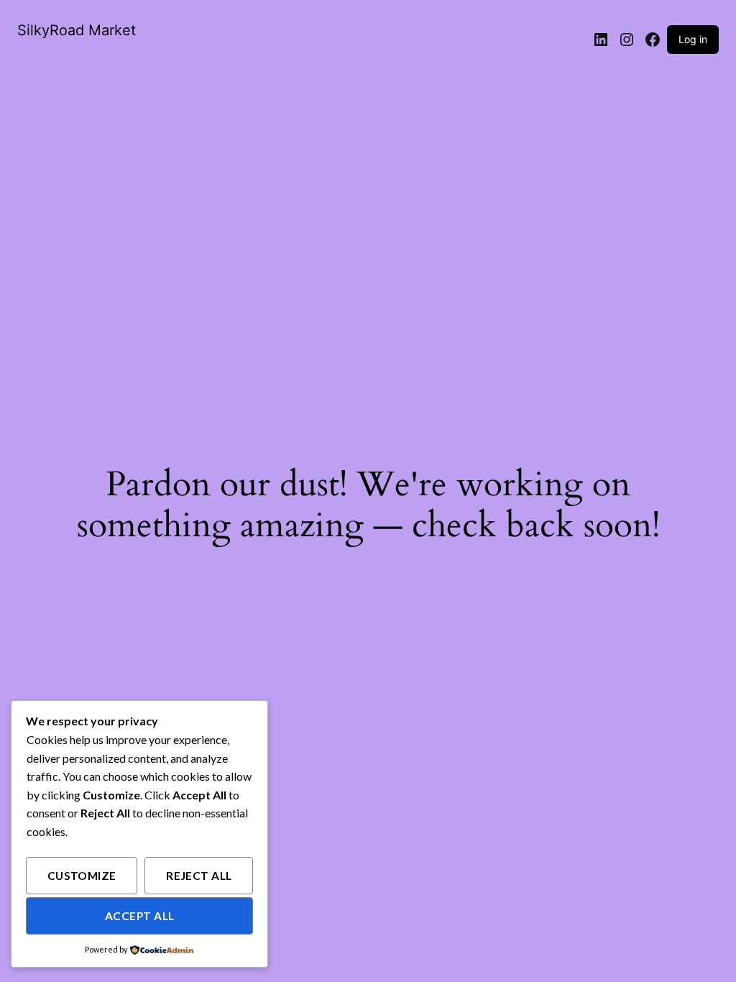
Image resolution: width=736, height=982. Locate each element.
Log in (692, 39)
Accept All (140, 915)
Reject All (199, 875)
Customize (81, 875)
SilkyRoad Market (76, 30)
